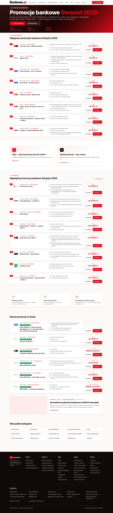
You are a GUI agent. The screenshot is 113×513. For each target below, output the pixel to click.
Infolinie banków (78, 460)
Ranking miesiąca (62, 479)
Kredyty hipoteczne (54, 433)
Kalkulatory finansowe (91, 491)
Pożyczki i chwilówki (54, 438)
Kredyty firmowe (34, 438)
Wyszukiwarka (61, 474)
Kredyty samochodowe (17, 438)
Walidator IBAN (33, 496)
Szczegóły (88, 49)
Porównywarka (32, 23)
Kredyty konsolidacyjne (93, 433)
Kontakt (92, 465)
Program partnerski (95, 472)
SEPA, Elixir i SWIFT (15, 501)
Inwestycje (89, 438)
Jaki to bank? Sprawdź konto (17, 496)
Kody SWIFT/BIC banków (80, 477)
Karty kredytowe (15, 433)
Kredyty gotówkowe (35, 433)
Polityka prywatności (95, 463)
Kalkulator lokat (33, 494)
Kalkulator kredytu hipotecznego (18, 494)
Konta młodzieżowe (53, 2)
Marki (71, 2)
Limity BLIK (70, 496)
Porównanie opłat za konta (54, 494)
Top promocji (98, 2)
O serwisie (92, 460)
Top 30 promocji (18, 23)
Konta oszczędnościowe (74, 429)
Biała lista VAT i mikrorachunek (55, 496)
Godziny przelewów (79, 463)
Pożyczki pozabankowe (48, 470)
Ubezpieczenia (71, 438)
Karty (67, 2)
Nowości (60, 477)
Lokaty (61, 2)
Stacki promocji (52, 491)
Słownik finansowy (94, 470)
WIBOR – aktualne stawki (73, 494)
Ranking (78, 2)
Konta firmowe (42, 2)
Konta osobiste (32, 2)
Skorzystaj (96, 49)
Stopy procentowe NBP (92, 494)
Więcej (83, 2)
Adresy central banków (80, 465)
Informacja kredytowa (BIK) (75, 433)
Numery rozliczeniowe (79, 468)
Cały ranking (98, 178)
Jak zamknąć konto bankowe (36, 501)
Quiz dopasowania (33, 491)
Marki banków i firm (79, 474)
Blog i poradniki (94, 468)
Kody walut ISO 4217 (79, 479)
